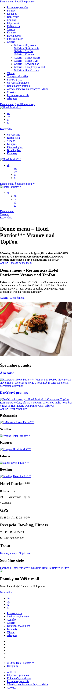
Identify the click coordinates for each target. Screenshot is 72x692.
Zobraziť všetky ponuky (13, 408)
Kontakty (12, 13)
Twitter (65, 567)
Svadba (11, 29)
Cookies (11, 92)
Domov (11, 10)
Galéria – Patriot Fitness (27, 57)
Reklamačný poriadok (19, 85)
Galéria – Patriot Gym (26, 60)
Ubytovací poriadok (18, 82)
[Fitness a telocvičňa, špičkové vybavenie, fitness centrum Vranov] (14, 462)
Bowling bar (14, 35)
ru (8, 122)
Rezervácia (13, 16)
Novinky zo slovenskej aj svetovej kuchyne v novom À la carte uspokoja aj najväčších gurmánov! (35, 382)
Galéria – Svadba (23, 51)
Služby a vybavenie (18, 616)
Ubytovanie (13, 23)
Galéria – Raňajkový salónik (29, 67)
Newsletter (6, 592)
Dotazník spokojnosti (18, 625)
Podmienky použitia (18, 95)
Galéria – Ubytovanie (26, 45)
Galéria (11, 41)
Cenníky (11, 19)
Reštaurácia (13, 26)
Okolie (11, 73)
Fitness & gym (15, 38)
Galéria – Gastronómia (26, 48)
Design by (12, 665)
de (8, 116)
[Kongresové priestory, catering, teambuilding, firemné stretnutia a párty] (15, 449)
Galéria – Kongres (24, 54)
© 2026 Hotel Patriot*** (20, 662)
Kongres (11, 32)
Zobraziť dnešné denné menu (16, 262)
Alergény (12, 98)
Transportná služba (17, 76)
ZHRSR (11, 671)
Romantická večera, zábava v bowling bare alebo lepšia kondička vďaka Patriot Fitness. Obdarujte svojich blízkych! (36, 404)
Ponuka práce (14, 79)
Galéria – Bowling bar (26, 63)
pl (8, 119)
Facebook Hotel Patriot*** (15, 567)
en (8, 113)
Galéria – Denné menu (26, 70)
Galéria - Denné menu (12, 297)
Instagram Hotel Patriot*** (45, 567)
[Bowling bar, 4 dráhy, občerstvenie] (15, 476)
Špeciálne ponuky (25, 1)
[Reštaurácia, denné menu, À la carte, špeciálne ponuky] (17, 422)
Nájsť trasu (25, 553)
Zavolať (4, 214)
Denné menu (7, 1)
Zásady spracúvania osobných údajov (27, 88)
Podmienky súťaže (17, 7)
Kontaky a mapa (9, 553)
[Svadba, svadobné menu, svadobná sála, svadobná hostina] (15, 435)
